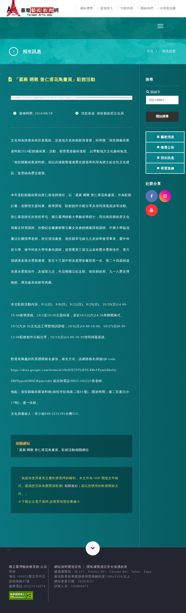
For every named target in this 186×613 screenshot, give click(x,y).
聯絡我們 (147, 8)
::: (76, 8)
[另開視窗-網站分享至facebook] (152, 196)
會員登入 (107, 8)
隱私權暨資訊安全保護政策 (107, 567)
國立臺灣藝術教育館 (24, 567)
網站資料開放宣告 (67, 567)
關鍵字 (155, 92)
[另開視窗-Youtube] (152, 210)
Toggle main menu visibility (160, 25)
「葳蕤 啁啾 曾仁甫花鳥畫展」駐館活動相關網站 (52, 450)
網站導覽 (86, 8)
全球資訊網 (168, 8)
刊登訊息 (127, 8)
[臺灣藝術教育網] (32, 13)
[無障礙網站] (21, 599)
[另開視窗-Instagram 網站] (165, 196)
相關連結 (71, 486)
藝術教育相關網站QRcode (93, 548)
